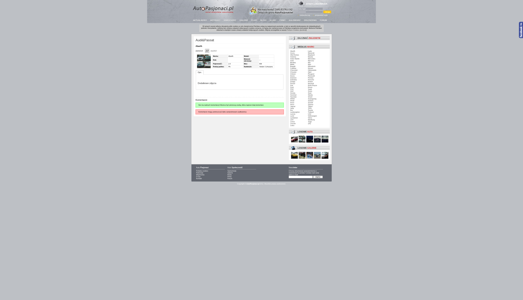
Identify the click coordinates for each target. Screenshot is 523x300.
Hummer (293, 95)
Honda (292, 93)
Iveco (292, 104)
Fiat (291, 85)
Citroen (293, 74)
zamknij (303, 30)
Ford (292, 87)
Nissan (310, 68)
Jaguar (292, 106)
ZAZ (309, 124)
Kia (291, 110)
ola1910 (214, 51)
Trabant (311, 112)
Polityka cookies (202, 171)
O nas (198, 177)
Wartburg (311, 120)
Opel (309, 72)
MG (309, 63)
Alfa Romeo (294, 55)
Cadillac (293, 68)
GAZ (292, 91)
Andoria (293, 57)
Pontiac (311, 78)
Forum (229, 179)
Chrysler (293, 72)
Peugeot (311, 74)
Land (292, 116)
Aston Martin (294, 59)
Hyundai (293, 97)
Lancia (292, 114)
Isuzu (292, 103)
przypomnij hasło (321, 15)
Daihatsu (293, 80)
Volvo (310, 118)
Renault (311, 84)
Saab (310, 89)
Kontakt (199, 179)
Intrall (292, 101)
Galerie (230, 173)
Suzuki (310, 103)
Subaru (310, 101)
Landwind (294, 118)
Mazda (310, 57)
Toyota (310, 110)
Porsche (311, 80)
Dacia (292, 76)
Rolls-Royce (312, 85)
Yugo (310, 122)
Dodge (292, 82)
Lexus (292, 122)
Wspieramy (200, 175)
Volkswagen (312, 116)
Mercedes (311, 59)
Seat (309, 93)
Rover (310, 87)
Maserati (311, 53)
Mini (309, 64)
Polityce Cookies (293, 30)
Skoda (310, 95)
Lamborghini (295, 112)
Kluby (229, 175)
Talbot (310, 106)
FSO (292, 89)
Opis (199, 72)
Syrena (310, 104)
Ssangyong (312, 99)
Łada (310, 51)
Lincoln (293, 124)
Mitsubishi (311, 66)
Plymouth (311, 76)
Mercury (311, 61)
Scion (310, 91)
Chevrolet (293, 70)
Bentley (293, 63)
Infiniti (292, 99)
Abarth (292, 51)
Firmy (229, 177)
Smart (310, 97)
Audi (292, 61)
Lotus (292, 125)
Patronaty (199, 173)
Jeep (292, 108)
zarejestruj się (305, 15)
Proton (310, 82)
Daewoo (293, 78)
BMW (292, 64)
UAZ (309, 114)
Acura (292, 53)
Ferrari (292, 84)
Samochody (231, 171)
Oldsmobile (312, 70)
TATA (310, 108)
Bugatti (292, 66)
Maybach (311, 55)
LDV (292, 120)
